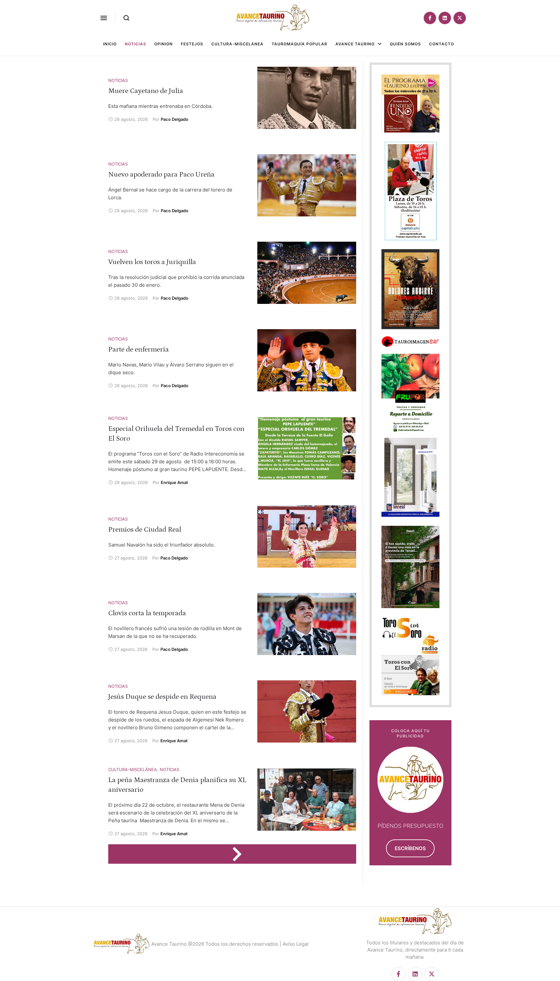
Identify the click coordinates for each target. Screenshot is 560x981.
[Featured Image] (306, 98)
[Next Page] (240, 854)
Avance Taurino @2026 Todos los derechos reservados (214, 944)
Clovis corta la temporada (147, 613)
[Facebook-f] (430, 18)
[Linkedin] (444, 18)
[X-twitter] (459, 18)
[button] (104, 18)
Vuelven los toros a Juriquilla (152, 262)
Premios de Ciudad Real (144, 529)
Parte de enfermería (138, 349)
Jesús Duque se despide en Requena (162, 697)
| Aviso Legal (294, 944)
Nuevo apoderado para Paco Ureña (161, 174)
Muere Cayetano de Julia (145, 91)
